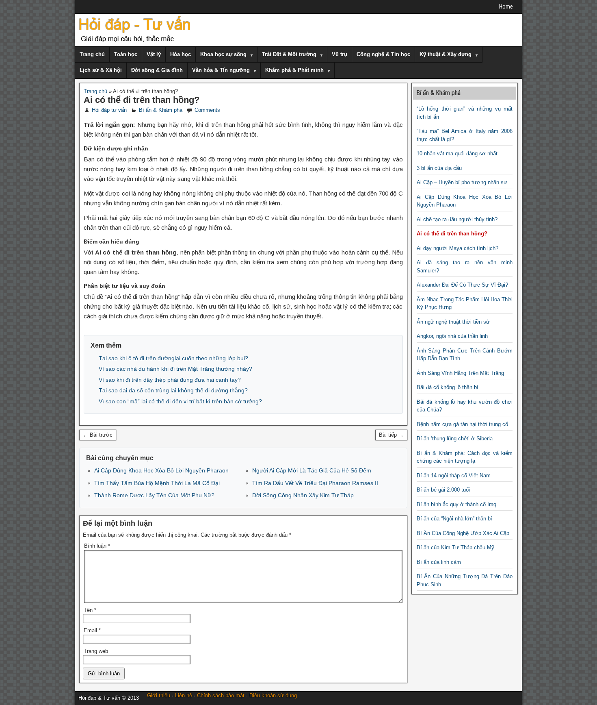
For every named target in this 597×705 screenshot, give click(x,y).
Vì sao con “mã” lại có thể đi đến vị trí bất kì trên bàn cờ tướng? (180, 401)
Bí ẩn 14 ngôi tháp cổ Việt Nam (454, 475)
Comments (207, 110)
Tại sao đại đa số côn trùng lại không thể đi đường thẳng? (173, 390)
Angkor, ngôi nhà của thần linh (452, 336)
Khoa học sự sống (223, 54)
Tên (90, 610)
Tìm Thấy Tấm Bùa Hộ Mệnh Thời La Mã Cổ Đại (157, 483)
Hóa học (180, 54)
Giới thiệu (158, 695)
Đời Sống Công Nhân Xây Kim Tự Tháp (303, 495)
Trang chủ (92, 54)
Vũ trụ (339, 54)
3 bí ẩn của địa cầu (439, 168)
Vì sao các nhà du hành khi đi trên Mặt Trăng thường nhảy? (175, 369)
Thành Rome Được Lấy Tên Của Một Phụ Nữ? (154, 495)
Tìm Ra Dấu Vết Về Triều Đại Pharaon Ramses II (315, 483)
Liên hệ (183, 695)
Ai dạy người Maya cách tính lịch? (457, 248)
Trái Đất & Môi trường (289, 54)
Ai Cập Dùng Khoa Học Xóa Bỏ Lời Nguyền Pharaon (161, 470)
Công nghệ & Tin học (383, 54)
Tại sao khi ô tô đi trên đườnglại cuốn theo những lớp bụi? (173, 358)
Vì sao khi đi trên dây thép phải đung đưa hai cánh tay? (170, 379)
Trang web (96, 651)
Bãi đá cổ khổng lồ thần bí (447, 387)
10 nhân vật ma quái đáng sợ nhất (457, 153)
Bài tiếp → (391, 435)
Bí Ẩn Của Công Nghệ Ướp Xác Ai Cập (463, 533)
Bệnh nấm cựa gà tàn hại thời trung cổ (462, 424)
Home (506, 6)
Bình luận (97, 546)
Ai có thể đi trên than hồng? (141, 100)
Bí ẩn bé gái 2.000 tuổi (443, 490)
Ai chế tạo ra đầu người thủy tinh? (457, 219)
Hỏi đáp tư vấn (109, 110)
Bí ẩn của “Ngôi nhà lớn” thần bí (454, 519)
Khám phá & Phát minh (294, 70)
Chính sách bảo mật (220, 695)
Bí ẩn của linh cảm (439, 562)
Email (92, 630)
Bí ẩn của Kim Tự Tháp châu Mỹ (455, 547)
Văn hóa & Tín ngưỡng (221, 70)
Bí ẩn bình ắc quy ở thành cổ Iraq (456, 504)
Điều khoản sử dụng (273, 695)
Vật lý (154, 54)
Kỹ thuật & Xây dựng (446, 54)
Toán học (125, 54)
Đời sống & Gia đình (157, 70)
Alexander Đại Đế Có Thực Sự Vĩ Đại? (462, 285)
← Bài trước (97, 435)
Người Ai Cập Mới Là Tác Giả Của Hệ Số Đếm (311, 470)
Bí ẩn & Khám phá (160, 110)
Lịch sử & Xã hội (101, 70)
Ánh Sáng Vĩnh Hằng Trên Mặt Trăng (460, 373)
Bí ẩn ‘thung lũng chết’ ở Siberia (455, 438)
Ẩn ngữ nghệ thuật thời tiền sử (453, 322)
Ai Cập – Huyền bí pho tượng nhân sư (462, 182)
